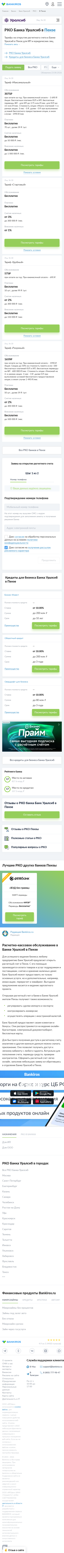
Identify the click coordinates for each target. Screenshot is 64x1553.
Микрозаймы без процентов (17, 1308)
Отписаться (8, 1379)
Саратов (6, 1229)
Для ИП (6, 1142)
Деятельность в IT (11, 1399)
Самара (6, 1197)
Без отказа (8, 1318)
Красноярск (8, 1218)
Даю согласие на (18, 547)
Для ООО (7, 1147)
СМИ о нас (7, 1364)
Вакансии (6, 1372)
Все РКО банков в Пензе (32, 450)
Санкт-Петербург (11, 1181)
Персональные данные (9, 1388)
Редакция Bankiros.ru (21, 932)
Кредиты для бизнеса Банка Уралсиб (29, 57)
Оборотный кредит (14, 638)
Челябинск (8, 1202)
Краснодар (8, 1224)
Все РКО (32, 67)
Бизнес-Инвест (11, 595)
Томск (5, 1272)
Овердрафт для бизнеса (16, 682)
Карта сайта (8, 1396)
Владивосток (9, 1267)
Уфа (4, 1213)
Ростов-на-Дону (11, 1207)
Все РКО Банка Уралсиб (15, 1170)
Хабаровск (8, 1256)
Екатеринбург (9, 1186)
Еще (54, 67)
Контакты (6, 1393)
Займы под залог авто (14, 1313)
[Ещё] (3, 1277)
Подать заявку (13, 67)
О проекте (7, 1360)
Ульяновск (7, 1251)
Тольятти (7, 1240)
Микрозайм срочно (12, 1324)
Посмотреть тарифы (32, 165)
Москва (6, 1175)
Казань (6, 1191)
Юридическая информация (9, 1382)
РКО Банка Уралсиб (20, 53)
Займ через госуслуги (14, 1329)
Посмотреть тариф (19, 917)
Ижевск (6, 1245)
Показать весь (11, 44)
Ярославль (8, 1261)
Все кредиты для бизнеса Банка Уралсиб (32, 760)
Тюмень (6, 1234)
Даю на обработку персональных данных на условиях (30, 540)
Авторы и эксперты (6, 1367)
